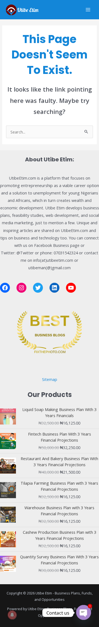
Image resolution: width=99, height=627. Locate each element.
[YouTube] (71, 288)
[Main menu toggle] (88, 9)
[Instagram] (21, 288)
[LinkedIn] (54, 288)
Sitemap (49, 379)
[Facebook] (5, 288)
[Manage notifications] (12, 614)
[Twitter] (38, 288)
